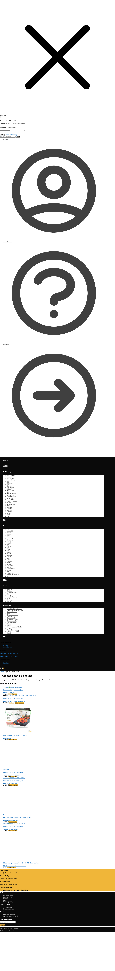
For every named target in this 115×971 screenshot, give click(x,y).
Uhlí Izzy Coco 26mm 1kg (10, 829)
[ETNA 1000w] (18, 732)
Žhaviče (24, 735)
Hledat (18, 136)
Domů (2, 671)
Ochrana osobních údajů (10, 916)
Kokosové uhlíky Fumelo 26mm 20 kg (14, 701)
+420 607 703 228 (9, 656)
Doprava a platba (8, 909)
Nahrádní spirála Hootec (10, 820)
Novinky (24, 863)
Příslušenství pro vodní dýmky (12, 735)
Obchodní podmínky (9, 914)
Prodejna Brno (7, 897)
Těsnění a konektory (33, 863)
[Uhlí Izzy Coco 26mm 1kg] (14, 823)
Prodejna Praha (8, 895)
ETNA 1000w (7, 738)
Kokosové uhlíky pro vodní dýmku (13, 690)
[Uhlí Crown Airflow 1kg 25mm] (20, 769)
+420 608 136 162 (5, 123)
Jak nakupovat (7, 242)
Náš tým (5, 900)
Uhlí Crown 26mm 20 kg (10, 783)
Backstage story (8, 902)
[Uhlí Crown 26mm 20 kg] (14, 778)
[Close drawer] (0, 117)
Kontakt (5, 899)
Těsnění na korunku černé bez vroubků (14, 866)
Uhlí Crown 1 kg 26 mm (10, 693)
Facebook (6, 663)
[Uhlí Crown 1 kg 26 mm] (13, 687)
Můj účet (5, 139)
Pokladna (6, 344)
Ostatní (5, 817)
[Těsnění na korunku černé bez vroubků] (18, 860)
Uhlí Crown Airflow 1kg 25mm (12, 775)
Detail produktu (12, 694)
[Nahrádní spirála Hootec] (20, 814)
